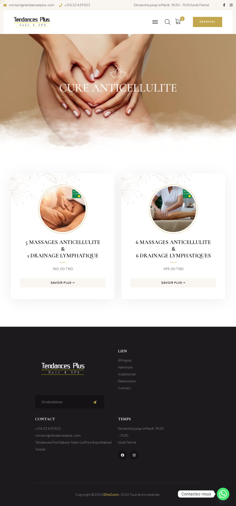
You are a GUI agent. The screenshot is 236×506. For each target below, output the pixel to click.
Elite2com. (112, 494)
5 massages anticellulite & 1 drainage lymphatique (62, 249)
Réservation (127, 381)
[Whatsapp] (223, 494)
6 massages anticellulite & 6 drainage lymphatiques (173, 249)
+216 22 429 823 (77, 5)
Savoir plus (61, 282)
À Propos (125, 360)
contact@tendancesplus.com (31, 5)
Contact (124, 388)
